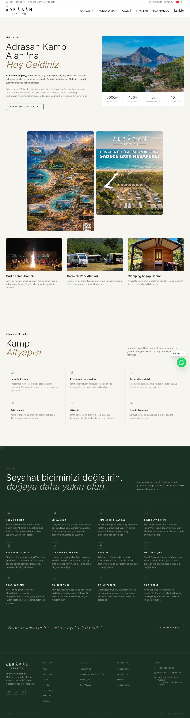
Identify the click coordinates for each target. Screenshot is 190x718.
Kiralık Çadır (85, 679)
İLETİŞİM (179, 10)
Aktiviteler (47, 696)
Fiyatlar (46, 685)
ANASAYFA (87, 10)
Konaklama (48, 674)
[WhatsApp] (181, 362)
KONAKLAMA (107, 10)
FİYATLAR (142, 10)
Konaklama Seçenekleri (24, 107)
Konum (170, 2)
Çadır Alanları (85, 685)
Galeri (45, 679)
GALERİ (126, 10)
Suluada (120, 679)
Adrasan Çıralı (123, 674)
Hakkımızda (48, 690)
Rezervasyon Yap (169, 627)
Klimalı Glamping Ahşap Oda (92, 674)
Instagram (157, 2)
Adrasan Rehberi (124, 685)
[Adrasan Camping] (19, 11)
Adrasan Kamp (123, 669)
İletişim (46, 701)
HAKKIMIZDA (161, 10)
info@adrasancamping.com (41, 2)
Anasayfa (47, 669)
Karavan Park (85, 669)
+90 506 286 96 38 (17, 2)
